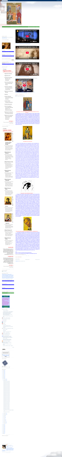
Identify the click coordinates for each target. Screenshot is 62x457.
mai (4, 418)
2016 (3, 424)
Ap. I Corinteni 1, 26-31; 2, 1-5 (9, 254)
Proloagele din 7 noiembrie (6, 404)
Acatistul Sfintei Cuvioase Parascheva (9, 101)
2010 (3, 431)
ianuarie (5, 423)
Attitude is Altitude (5, 329)
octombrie (5, 413)
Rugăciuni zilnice (7, 71)
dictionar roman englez (6, 355)
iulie (4, 416)
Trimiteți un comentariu (17, 258)
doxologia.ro (11, 121)
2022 (3, 372)
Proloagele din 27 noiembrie (6, 383)
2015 (3, 425)
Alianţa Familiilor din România (6, 318)
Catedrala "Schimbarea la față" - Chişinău (8, 345)
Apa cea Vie (4, 322)
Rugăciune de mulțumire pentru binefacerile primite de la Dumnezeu (9, 117)
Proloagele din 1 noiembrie (6, 411)
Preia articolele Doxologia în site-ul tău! (8, 123)
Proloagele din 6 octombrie (6, 405)
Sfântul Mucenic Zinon (8, 189)
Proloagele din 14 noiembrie (6, 397)
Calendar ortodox (7, 130)
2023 (3, 371)
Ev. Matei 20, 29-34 (10, 263)
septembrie (5, 414)
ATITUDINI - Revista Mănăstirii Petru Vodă (8, 328)
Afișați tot (13, 347)
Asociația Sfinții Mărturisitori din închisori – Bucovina (8, 327)
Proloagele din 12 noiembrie (6, 399)
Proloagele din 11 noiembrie (6, 400)
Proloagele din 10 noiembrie (20, 95)
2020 (3, 374)
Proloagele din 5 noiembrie (6, 406)
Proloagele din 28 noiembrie (6, 382)
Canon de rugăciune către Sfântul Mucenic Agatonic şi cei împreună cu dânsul (9, 108)
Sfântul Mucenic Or (8, 230)
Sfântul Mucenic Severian (8, 153)
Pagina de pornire (27, 259)
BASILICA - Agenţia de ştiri (6, 332)
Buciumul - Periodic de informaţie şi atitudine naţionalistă (7, 342)
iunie (4, 417)
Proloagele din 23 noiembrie (6, 387)
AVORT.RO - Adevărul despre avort (7, 331)
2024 (3, 370)
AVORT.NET (4, 330)
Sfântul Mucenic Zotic (9, 161)
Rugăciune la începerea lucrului (9, 92)
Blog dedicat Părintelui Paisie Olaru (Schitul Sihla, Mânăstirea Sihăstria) (7, 339)
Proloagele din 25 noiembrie (6, 385)
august (4, 415)
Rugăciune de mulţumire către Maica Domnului (9, 112)
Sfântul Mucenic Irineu (8, 238)
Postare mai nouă (17, 259)
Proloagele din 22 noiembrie (6, 388)
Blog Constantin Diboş (10, 3)
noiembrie (5, 380)
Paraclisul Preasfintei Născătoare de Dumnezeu (8, 79)
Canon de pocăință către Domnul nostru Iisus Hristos (9, 83)
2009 (3, 432)
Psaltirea (6, 94)
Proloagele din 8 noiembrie (6, 403)
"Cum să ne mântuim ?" (6, 310)
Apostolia (4, 323)
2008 (3, 433)
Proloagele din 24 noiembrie (6, 386)
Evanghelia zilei (10, 256)
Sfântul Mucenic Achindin (8, 171)
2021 (3, 373)
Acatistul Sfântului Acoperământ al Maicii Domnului (9, 98)
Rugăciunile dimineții (8, 73)
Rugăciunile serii (7, 75)
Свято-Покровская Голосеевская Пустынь (7, 37)
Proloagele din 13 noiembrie (6, 398)
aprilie (4, 419)
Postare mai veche (37, 259)
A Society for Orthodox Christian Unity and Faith (8, 316)
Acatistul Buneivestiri (8, 104)
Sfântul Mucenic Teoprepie (8, 180)
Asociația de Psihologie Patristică (7, 325)
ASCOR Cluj (4, 324)
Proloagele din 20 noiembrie (6, 390)
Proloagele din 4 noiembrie (6, 407)
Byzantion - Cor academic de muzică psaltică (7, 344)
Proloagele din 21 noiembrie (6, 389)
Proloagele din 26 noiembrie (6, 384)
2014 (3, 426)
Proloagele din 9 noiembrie (6, 402)
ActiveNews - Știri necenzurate (6, 317)
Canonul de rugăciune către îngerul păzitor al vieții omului (8, 88)
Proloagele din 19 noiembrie (6, 391)
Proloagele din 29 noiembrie (6, 381)
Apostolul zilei (10, 247)
